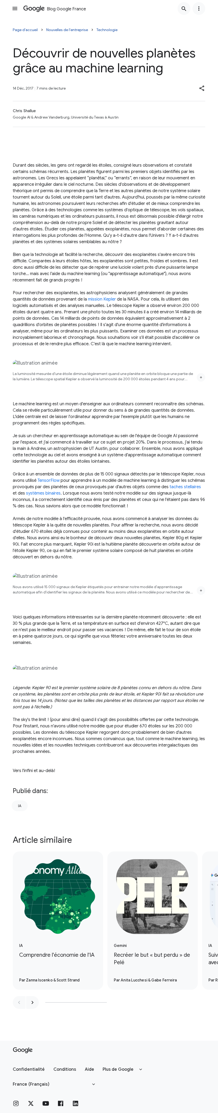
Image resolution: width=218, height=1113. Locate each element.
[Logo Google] (23, 1050)
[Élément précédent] (19, 1002)
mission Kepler (102, 299)
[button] (202, 88)
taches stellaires (185, 487)
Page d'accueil (25, 29)
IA (19, 805)
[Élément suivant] (32, 1002)
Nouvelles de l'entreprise (67, 29)
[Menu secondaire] (198, 8)
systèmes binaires (43, 493)
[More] (201, 377)
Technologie (107, 29)
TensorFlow (48, 480)
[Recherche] (184, 8)
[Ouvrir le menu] (15, 8)
